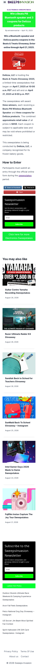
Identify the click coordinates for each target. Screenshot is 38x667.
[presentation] (19, 275)
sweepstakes (25, 175)
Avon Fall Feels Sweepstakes (15, 605)
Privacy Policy (11, 651)
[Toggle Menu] (5, 2)
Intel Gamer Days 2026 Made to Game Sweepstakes (17, 470)
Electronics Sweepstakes (19, 10)
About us (13, 656)
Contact (25, 656)
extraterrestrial (13, 30)
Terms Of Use (27, 651)
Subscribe (19, 224)
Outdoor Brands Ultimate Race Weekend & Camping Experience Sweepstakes (17, 596)
